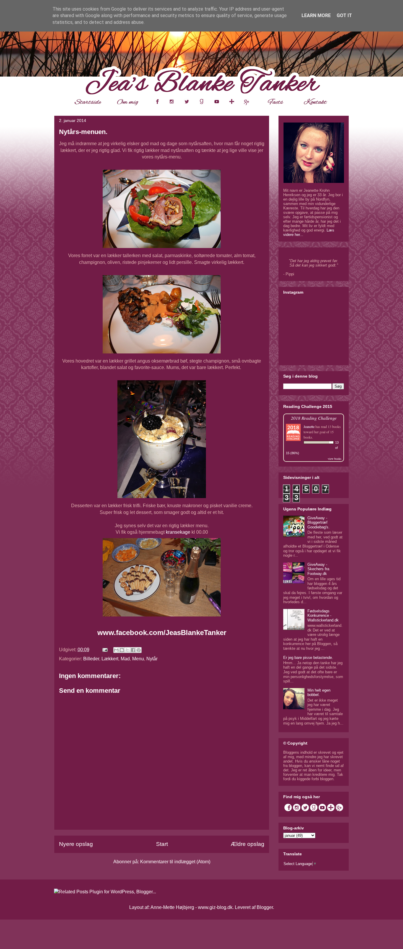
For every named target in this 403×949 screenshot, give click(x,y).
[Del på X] (127, 650)
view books (334, 459)
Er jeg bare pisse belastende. (308, 657)
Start (162, 844)
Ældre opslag (247, 844)
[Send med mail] (116, 650)
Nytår (152, 658)
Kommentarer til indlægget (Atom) (175, 861)
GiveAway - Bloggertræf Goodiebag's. (318, 522)
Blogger (265, 907)
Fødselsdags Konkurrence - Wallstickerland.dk (323, 615)
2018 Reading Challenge (314, 418)
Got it (344, 15)
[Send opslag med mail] (104, 649)
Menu (138, 658)
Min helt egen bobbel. (318, 692)
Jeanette (309, 426)
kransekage (178, 532)
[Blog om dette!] (122, 650)
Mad (125, 658)
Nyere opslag (76, 844)
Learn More (316, 15)
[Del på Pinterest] (139, 650)
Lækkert (109, 658)
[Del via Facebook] (133, 650)
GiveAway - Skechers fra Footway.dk (318, 569)
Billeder (91, 658)
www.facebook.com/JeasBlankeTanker (161, 632)
